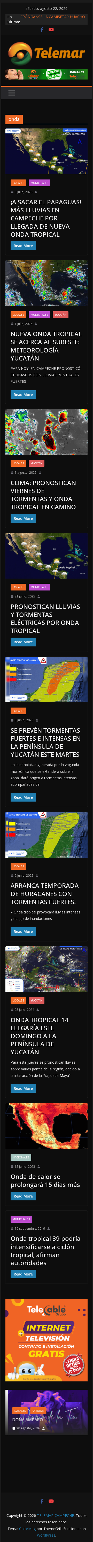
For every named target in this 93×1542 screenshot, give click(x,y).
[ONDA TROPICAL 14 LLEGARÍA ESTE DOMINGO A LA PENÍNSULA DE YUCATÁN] (46, 969)
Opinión (36, 1411)
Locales (18, 183)
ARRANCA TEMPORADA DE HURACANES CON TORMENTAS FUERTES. (45, 893)
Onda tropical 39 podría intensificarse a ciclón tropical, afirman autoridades (46, 1250)
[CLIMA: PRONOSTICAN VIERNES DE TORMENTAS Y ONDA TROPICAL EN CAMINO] (46, 432)
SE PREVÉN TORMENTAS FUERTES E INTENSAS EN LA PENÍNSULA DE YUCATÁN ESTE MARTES (46, 742)
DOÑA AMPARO (26, 1420)
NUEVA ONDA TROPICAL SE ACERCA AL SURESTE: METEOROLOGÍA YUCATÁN (46, 345)
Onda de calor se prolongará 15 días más (45, 1180)
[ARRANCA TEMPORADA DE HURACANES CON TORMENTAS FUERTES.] (46, 835)
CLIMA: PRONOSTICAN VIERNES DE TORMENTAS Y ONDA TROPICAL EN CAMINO (43, 494)
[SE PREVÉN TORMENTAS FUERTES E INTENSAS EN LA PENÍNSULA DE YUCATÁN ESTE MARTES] (46, 679)
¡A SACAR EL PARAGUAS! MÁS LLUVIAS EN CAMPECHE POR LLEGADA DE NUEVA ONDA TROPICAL (46, 218)
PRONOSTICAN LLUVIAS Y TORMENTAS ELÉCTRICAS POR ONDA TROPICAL (45, 618)
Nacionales (21, 1157)
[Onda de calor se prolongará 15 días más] (46, 1126)
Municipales (39, 183)
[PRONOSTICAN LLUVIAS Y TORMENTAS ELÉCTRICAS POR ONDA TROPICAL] (46, 556)
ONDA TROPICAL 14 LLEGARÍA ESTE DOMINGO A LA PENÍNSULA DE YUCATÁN (39, 1035)
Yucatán (60, 314)
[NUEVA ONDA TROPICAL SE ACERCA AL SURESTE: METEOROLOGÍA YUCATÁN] (46, 283)
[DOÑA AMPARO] (46, 1392)
